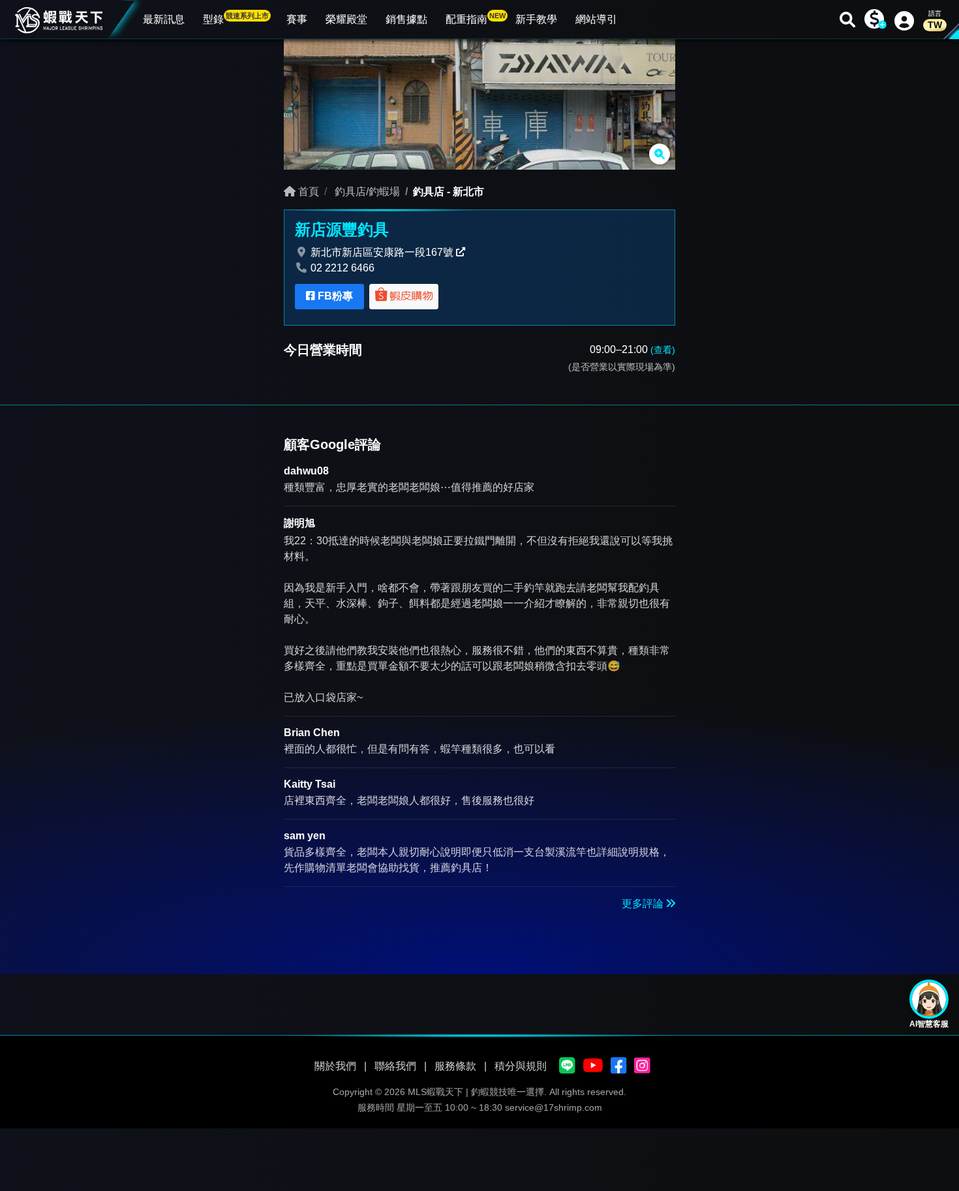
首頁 (307, 191)
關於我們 (335, 1066)
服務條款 (455, 1066)
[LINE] (567, 1066)
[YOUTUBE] (593, 1066)
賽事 (296, 19)
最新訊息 (164, 19)
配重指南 (476, 18)
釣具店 (428, 191)
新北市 (468, 191)
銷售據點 (406, 19)
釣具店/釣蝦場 (366, 191)
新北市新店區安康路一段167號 (382, 252)
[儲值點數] (874, 19)
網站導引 (596, 19)
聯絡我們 (395, 1066)
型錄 (236, 18)
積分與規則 (521, 1066)
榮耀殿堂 (346, 19)
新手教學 (536, 19)
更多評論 (644, 903)
